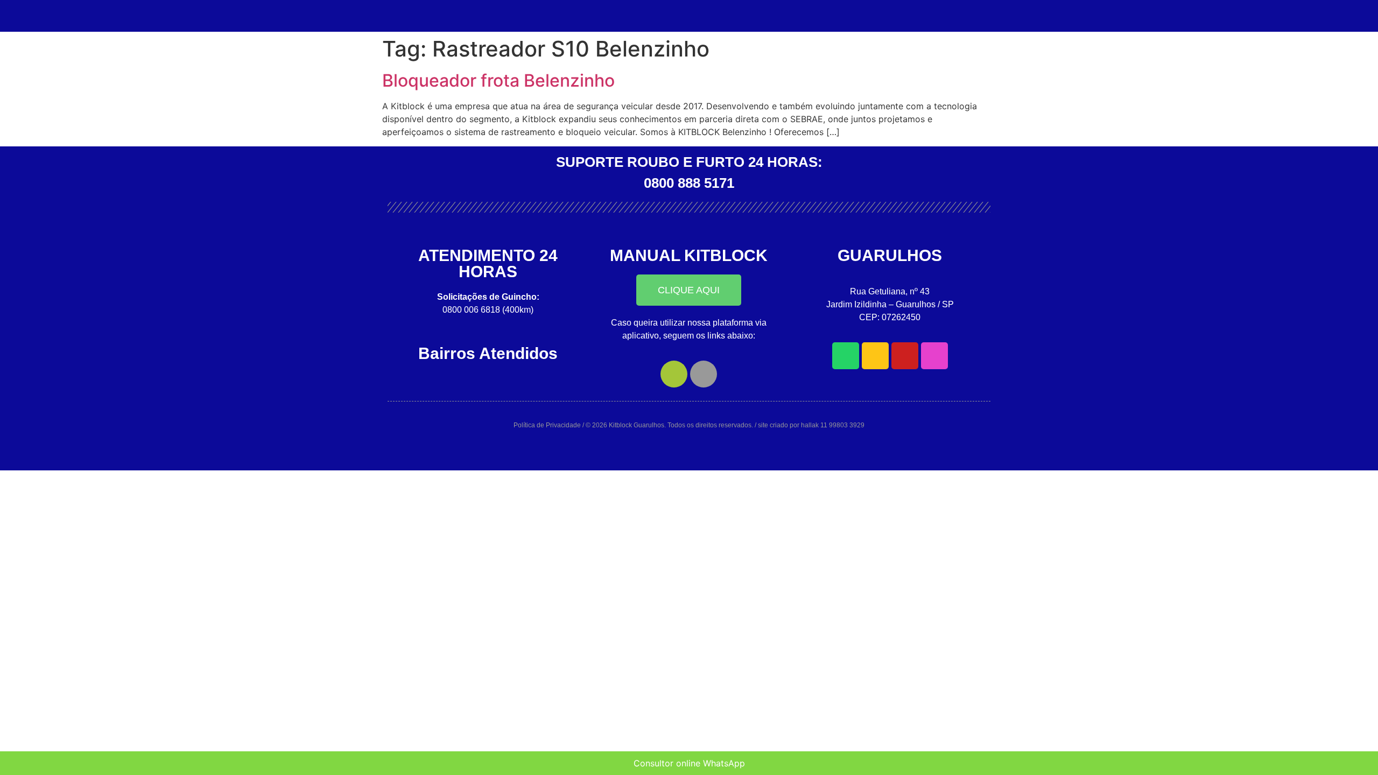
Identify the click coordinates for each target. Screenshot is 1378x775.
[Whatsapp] (845, 355)
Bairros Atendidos (488, 353)
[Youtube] (904, 355)
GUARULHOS (890, 255)
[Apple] (703, 374)
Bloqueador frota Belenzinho (498, 80)
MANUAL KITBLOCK (689, 255)
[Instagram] (934, 355)
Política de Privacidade (547, 425)
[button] (688, 290)
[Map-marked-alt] (875, 355)
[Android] (673, 374)
